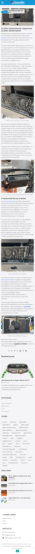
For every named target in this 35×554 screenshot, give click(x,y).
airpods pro (13, 422)
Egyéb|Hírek (5, 406)
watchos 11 (24, 462)
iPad (4, 443)
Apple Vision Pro (16, 433)
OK (17, 551)
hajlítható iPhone (7, 441)
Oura (4, 462)
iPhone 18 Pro (19, 452)
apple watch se (28, 433)
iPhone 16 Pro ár (7, 446)
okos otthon (14, 460)
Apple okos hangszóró (22, 430)
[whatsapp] (23, 351)
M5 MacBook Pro (20, 457)
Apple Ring (5, 433)
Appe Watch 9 (6, 424)
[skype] (26, 351)
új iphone (5, 465)
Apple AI (15, 424)
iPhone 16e (17, 446)
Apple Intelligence (7, 430)
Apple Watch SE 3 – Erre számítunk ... (20, 498)
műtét (30, 457)
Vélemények (5, 411)
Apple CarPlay (25, 424)
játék (11, 457)
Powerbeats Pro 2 (13, 462)
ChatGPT (5, 438)
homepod (17, 441)
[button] (32, 375)
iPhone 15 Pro (26, 443)
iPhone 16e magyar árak (9, 449)
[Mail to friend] (17, 351)
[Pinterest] (14, 351)
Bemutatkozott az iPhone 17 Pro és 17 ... (21, 490)
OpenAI (23, 460)
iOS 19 (25, 441)
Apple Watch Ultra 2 (20, 435)
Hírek (4, 12)
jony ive (5, 457)
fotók (12, 438)
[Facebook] (11, 351)
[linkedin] (20, 351)
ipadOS (10, 443)
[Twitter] (9, 351)
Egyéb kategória (6, 403)
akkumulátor (22, 422)
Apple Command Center (9, 427)
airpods (5, 422)
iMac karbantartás (12, 28)
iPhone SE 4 (23, 454)
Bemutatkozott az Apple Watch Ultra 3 (15, 380)
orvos (29, 460)
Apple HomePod (23, 427)
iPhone (18, 443)
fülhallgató (19, 438)
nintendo (5, 460)
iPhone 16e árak (22, 449)
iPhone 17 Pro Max (7, 452)
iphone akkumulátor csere (10, 454)
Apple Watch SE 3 (7, 435)
